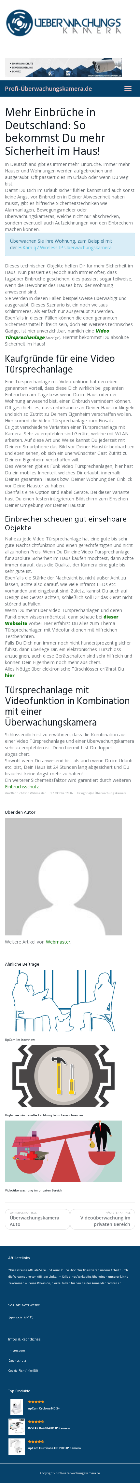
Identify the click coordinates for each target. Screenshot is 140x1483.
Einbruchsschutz (22, 786)
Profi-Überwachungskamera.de (48, 88)
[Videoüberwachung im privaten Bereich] (70, 1151)
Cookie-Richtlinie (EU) (23, 1371)
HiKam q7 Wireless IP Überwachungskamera (65, 247)
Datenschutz (17, 1361)
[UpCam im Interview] (70, 1000)
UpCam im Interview (20, 1039)
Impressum (16, 1351)
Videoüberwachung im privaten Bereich (33, 1190)
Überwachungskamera (111, 793)
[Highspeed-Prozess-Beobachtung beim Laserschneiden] (70, 1076)
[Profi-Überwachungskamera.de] (70, 29)
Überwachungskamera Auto (34, 1219)
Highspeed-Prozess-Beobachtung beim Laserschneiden (44, 1115)
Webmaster (38, 793)
